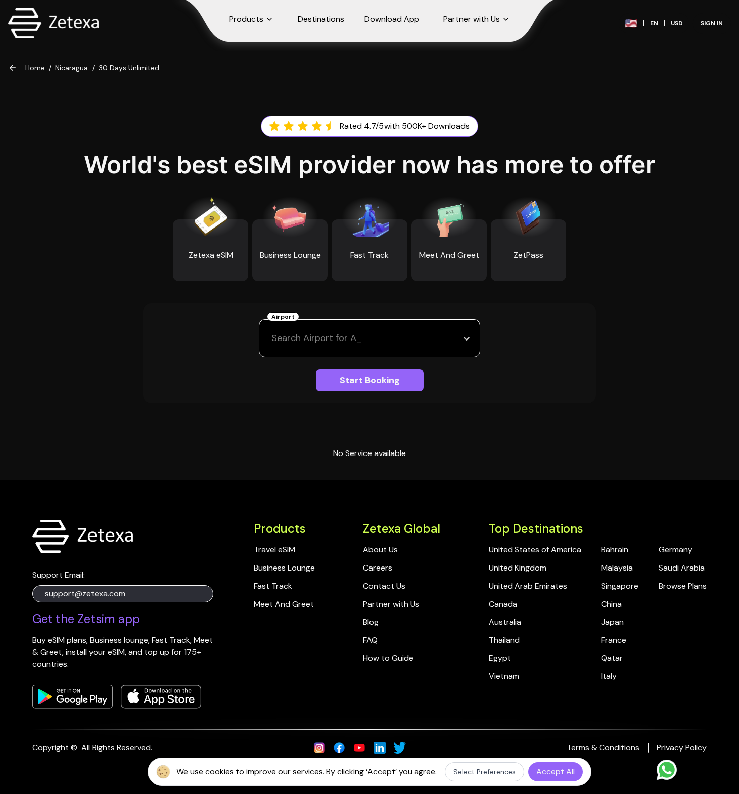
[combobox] (272, 338)
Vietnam (504, 676)
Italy (609, 676)
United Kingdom (517, 567)
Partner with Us (391, 604)
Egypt (500, 658)
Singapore (619, 586)
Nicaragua (71, 67)
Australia (505, 622)
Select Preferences (484, 771)
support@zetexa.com (85, 593)
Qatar (612, 658)
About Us (380, 549)
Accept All (555, 771)
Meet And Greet (284, 604)
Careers (377, 567)
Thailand (504, 640)
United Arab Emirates (528, 586)
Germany (675, 549)
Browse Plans (683, 586)
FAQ (370, 640)
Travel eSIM (274, 549)
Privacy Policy (682, 747)
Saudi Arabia (682, 567)
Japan (612, 622)
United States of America (535, 549)
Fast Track (273, 586)
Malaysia (617, 567)
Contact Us (384, 586)
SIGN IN (712, 23)
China (611, 604)
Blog (371, 622)
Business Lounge (284, 567)
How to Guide (388, 658)
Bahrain (614, 549)
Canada (503, 604)
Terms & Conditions (603, 747)
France (613, 640)
